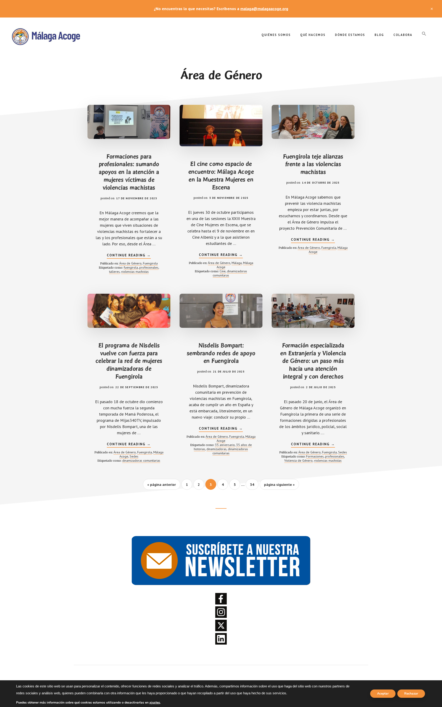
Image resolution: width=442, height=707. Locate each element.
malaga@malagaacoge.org (264, 8)
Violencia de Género (298, 460)
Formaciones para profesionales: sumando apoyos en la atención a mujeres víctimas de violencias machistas (129, 172)
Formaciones (315, 456)
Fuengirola (150, 263)
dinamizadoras (216, 449)
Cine (223, 271)
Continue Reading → (129, 256)
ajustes (154, 703)
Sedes (134, 456)
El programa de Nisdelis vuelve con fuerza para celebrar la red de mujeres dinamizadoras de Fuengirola (129, 361)
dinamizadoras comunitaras (230, 273)
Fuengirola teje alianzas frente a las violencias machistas (313, 164)
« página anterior (161, 486)
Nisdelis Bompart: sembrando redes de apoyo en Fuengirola (221, 353)
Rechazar (411, 693)
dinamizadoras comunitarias (141, 460)
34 (254, 484)
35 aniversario (225, 445)
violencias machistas (135, 272)
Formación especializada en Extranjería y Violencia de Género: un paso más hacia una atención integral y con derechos (313, 361)
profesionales (148, 267)
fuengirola (131, 267)
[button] (424, 34)
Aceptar (383, 693)
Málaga (237, 263)
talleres (114, 272)
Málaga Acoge (46, 36)
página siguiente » (279, 486)
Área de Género (130, 263)
